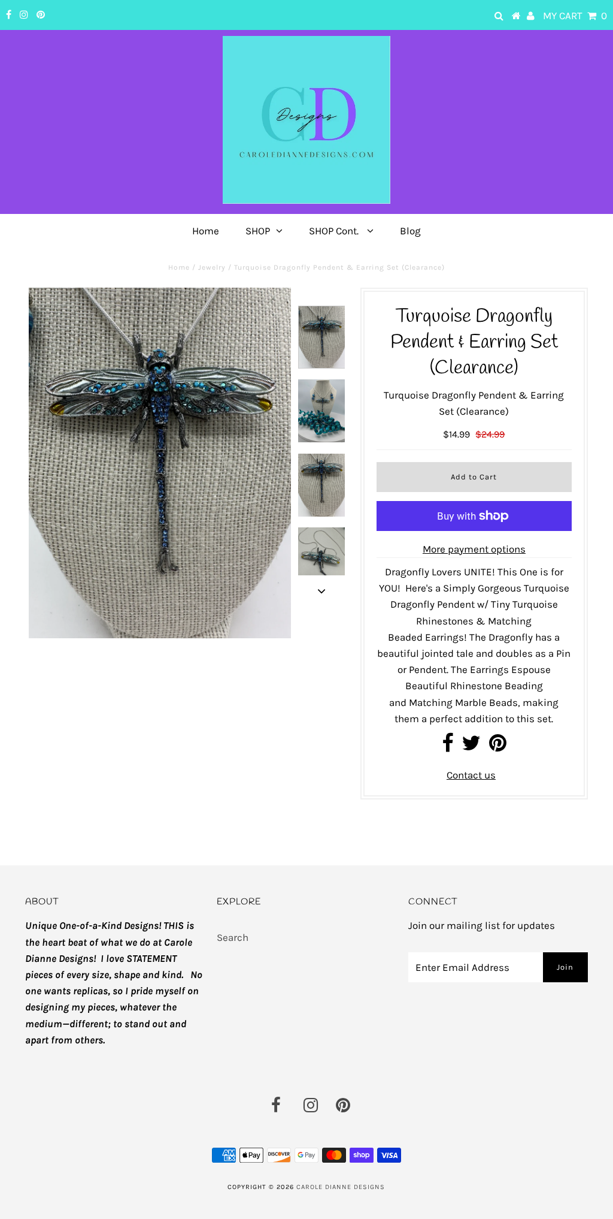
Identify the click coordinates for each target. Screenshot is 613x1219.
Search (232, 937)
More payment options (474, 549)
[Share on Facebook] (447, 747)
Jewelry (212, 267)
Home (205, 231)
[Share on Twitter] (471, 747)
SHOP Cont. (335, 231)
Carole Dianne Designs (340, 1187)
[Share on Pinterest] (497, 747)
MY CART (575, 16)
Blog (410, 231)
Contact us (471, 775)
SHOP (257, 231)
